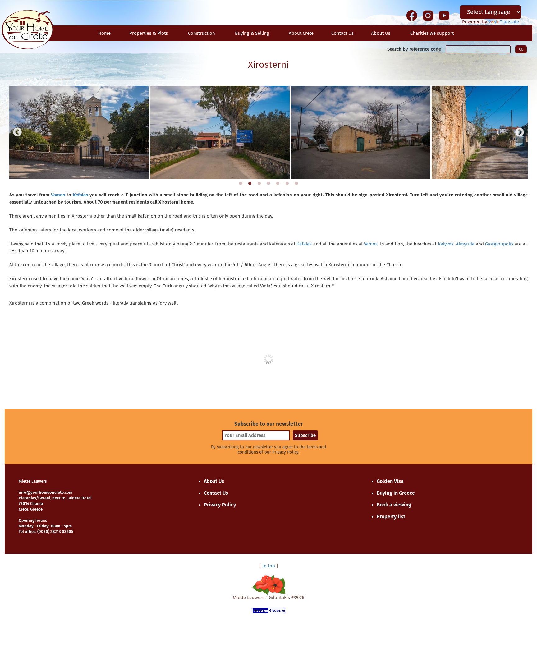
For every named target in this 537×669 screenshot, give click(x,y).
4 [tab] (268, 184)
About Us (380, 33)
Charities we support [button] (432, 33)
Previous (17, 132)
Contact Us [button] (342, 33)
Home (104, 33)
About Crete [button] (301, 33)
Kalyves (445, 244)
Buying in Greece (396, 493)
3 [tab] (259, 184)
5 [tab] (278, 184)
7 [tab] (296, 184)
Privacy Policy (220, 505)
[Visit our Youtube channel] (444, 15)
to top (268, 566)
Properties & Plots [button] (148, 33)
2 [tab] (250, 184)
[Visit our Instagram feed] (427, 15)
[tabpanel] (79, 132)
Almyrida (465, 244)
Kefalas (80, 195)
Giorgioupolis (499, 244)
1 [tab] (240, 184)
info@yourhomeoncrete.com (45, 492)
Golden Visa (390, 481)
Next (520, 132)
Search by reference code (414, 49)
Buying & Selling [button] (252, 33)
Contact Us (216, 493)
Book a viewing (394, 505)
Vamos (58, 195)
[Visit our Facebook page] (411, 15)
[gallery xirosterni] (79, 132)
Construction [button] (201, 33)
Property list (391, 517)
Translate (509, 22)
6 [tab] (287, 184)
